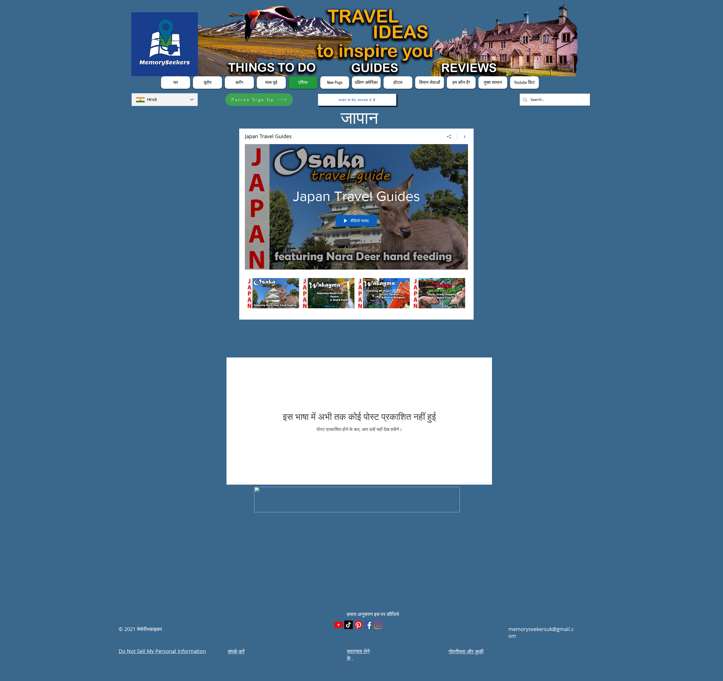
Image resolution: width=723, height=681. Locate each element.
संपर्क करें (236, 651)
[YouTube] (338, 625)
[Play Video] (273, 293)
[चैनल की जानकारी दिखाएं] (462, 136)
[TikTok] (348, 625)
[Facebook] (368, 625)
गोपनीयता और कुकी (466, 651)
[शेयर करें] (449, 136)
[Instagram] (378, 625)
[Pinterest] (358, 625)
